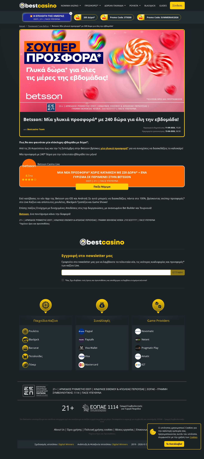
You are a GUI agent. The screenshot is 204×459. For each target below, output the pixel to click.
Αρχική (22, 26)
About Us (59, 429)
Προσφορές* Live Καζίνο (38, 26)
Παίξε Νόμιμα (102, 186)
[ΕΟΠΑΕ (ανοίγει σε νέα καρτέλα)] (112, 408)
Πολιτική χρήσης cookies (98, 429)
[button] (47, 17)
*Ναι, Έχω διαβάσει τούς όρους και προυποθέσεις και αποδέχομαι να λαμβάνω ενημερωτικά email (106, 280)
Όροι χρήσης (74, 429)
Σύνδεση (177, 5)
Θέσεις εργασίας (124, 429)
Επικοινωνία (143, 429)
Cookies (193, 437)
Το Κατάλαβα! (174, 444)
